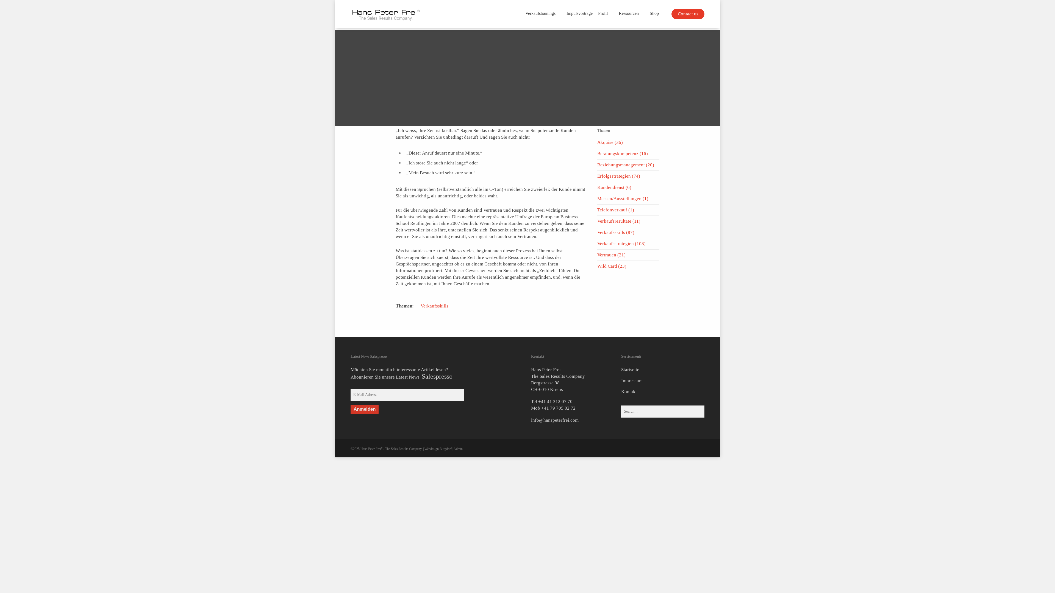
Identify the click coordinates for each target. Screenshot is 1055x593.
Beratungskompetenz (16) (622, 153)
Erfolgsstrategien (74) (618, 176)
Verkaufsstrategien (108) (621, 243)
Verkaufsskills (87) (615, 232)
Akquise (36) (610, 142)
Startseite (630, 369)
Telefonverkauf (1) (615, 209)
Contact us (688, 13)
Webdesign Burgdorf (438, 449)
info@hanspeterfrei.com (555, 420)
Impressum (632, 380)
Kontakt (629, 391)
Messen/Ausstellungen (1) (622, 198)
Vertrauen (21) (611, 255)
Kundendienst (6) (614, 187)
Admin (458, 449)
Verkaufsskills (434, 306)
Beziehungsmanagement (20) (625, 164)
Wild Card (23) (611, 266)
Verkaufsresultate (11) (618, 221)
